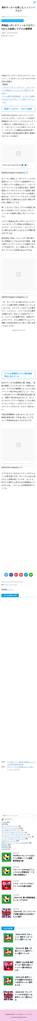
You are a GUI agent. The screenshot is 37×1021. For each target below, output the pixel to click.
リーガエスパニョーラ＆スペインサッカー (16, 836)
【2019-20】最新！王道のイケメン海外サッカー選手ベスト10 (24, 950)
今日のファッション (8, 841)
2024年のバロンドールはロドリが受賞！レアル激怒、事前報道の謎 (24, 858)
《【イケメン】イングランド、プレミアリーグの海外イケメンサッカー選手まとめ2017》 (18, 90)
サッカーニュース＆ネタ (10, 828)
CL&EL (4, 822)
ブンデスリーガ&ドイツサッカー (13, 832)
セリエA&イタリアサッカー (11, 830)
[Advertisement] (18, 55)
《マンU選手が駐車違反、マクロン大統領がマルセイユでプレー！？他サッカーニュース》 (18, 99)
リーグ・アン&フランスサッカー (13, 839)
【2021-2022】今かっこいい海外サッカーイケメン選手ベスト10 (24, 936)
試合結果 (4, 849)
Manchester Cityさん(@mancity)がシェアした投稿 (18, 463)
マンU (15, 584)
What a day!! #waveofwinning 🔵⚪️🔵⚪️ (15, 165)
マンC (11, 584)
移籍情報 (4, 847)
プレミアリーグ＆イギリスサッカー (13, 581)
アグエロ (5, 584)
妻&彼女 (4, 845)
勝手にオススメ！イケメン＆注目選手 (14, 843)
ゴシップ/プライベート (9, 826)
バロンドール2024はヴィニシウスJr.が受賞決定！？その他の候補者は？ (24, 872)
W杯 (3, 824)
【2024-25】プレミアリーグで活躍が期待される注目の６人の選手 (24, 914)
